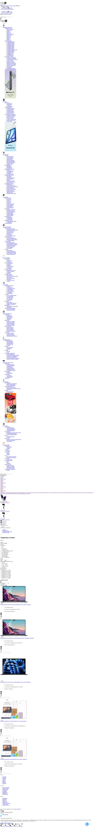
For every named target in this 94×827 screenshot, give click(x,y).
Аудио (6, 455)
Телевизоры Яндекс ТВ (11, 370)
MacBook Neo (9, 168)
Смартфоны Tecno (10, 52)
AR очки (6, 350)
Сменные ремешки (10, 333)
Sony (8, 461)
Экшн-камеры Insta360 (11, 429)
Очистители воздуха (11, 230)
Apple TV (8, 372)
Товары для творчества (9, 386)
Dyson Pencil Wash (10, 207)
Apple (8, 452)
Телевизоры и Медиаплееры (8, 362)
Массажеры (9, 279)
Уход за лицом (9, 277)
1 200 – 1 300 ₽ (4, 563)
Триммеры (9, 272)
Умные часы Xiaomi (10, 324)
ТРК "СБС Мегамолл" (6, 557)
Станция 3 (9, 286)
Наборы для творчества (11, 387)
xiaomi (1, 481)
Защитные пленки (10, 190)
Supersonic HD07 (10, 215)
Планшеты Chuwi (10, 113)
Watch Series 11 (9, 316)
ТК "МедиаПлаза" (5, 556)
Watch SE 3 (9, 318)
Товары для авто (8, 241)
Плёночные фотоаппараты (12, 434)
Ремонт (18, 5)
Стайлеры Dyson (8, 216)
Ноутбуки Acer (9, 164)
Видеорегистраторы (10, 242)
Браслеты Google (10, 327)
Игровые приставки (6, 339)
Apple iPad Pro (9, 103)
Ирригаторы (9, 265)
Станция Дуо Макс (10, 291)
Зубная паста (9, 268)
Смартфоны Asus (10, 53)
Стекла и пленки (10, 118)
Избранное (4, 522)
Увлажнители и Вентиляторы (12, 229)
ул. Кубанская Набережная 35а (7, 550)
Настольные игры (10, 391)
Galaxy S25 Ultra (6, 788)
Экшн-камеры (7, 426)
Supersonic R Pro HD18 (11, 209)
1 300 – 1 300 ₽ (4, 564)
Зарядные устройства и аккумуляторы (14, 439)
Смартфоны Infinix (10, 51)
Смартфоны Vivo (10, 54)
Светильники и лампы (11, 235)
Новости (4, 780)
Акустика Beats (10, 299)
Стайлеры (9, 261)
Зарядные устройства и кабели (12, 359)
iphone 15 (2, 480)
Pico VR (8, 349)
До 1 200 (3, 562)
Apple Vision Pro (10, 347)
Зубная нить (9, 267)
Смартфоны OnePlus (11, 47)
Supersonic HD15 (10, 213)
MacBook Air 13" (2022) (6, 576)
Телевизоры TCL (10, 367)
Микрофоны (7, 305)
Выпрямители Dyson (9, 220)
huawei (1, 479)
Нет (2, 546)
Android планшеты (8, 107)
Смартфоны (5, 798)
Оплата (4, 779)
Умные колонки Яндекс (9, 285)
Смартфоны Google (10, 43)
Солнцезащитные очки (11, 254)
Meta (8, 462)
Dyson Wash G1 (10, 206)
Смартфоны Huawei (10, 45)
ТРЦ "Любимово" (5, 553)
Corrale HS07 (9, 222)
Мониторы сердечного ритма (12, 276)
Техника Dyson (5, 794)
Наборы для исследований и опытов (14, 388)
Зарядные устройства (11, 62)
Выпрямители (9, 260)
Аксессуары (7, 332)
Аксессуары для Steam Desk (12, 356)
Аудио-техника (5, 284)
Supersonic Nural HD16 (11, 211)
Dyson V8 (9, 202)
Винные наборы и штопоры (12, 239)
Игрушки (6, 390)
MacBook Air (9, 167)
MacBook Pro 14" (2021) (6, 573)
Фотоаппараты (7, 431)
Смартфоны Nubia (10, 48)
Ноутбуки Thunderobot (11, 162)
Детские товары (6, 381)
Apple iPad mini (10, 106)
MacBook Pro (9, 166)
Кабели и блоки (10, 192)
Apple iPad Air (9, 104)
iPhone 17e (9, 32)
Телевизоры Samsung (11, 365)
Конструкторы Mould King (12, 383)
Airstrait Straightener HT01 (11, 221)
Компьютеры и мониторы (9, 169)
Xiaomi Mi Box (9, 373)
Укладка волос (7, 258)
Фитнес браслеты (8, 326)
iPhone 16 (8, 36)
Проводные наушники (11, 304)
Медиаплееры (7, 371)
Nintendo (8, 345)
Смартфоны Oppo (10, 55)
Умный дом (9, 233)
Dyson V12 (9, 200)
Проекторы (7, 378)
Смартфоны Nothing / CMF (12, 49)
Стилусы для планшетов (11, 119)
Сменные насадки (10, 266)
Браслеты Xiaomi (10, 328)
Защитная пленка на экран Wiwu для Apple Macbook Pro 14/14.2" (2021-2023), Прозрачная (17, 638)
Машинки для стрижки (11, 270)
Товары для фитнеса (10, 280)
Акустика (6, 294)
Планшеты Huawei (10, 111)
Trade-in (14, 5)
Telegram (5, 7)
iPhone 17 (8, 31)
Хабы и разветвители (11, 188)
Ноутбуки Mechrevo (10, 160)
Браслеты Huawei (10, 329)
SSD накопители (10, 178)
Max (2, 7)
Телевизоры (7, 363)
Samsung (8, 447)
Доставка (7, 5)
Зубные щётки (9, 263)
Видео (6, 435)
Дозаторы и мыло (10, 232)
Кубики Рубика (10, 392)
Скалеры (8, 264)
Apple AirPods (9, 302)
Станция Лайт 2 (10, 290)
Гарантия (4, 777)
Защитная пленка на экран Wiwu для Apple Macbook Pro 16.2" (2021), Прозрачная (15, 604)
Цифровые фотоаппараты (11, 433)
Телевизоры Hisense (10, 369)
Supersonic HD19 (10, 212)
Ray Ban (8, 351)
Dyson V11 (9, 201)
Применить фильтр (4, 580)
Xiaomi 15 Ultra (5, 789)
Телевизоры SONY (10, 364)
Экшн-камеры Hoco (10, 430)
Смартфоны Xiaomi (10, 42)
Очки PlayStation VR (11, 354)
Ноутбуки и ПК (5, 154)
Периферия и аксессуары (9, 183)
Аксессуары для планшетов (10, 114)
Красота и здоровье (6, 257)
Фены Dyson (7, 208)
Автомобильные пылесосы (12, 243)
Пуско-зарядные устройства (12, 244)
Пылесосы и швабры (11, 228)
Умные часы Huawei (10, 323)
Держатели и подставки (11, 64)
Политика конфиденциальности (6, 822)
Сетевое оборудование (11, 185)
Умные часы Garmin (10, 322)
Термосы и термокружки (11, 238)
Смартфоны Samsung (11, 41)
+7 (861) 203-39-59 (17, 809)
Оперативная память (11, 177)
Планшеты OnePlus (10, 112)
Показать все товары (26, 493)
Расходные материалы (11, 440)
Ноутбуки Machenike (11, 161)
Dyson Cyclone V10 (10, 203)
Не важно (3, 545)
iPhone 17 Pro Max (10, 29)
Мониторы (9, 170)
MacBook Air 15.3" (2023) (6, 575)
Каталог (7, 826)
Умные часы (7, 320)
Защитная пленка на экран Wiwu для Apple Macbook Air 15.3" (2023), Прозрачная (15, 682)
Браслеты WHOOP (10, 330)
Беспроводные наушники (11, 303)
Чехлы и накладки (10, 61)
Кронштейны (9, 377)
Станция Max (9, 292)
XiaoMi (8, 448)
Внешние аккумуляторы (11, 63)
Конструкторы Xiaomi (11, 385)
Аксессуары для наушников (10, 308)
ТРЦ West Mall (4, 555)
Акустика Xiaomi (10, 297)
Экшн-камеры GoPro (11, 428)
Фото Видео (7, 458)
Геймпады (9, 463)
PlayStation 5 (5, 793)
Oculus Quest (9, 348)
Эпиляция (9, 273)
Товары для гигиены (11, 278)
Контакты (4, 776)
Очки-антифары (10, 247)
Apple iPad (7, 102)
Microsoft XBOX (10, 342)
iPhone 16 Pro (9, 35)
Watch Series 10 (10, 317)
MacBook (8, 450)
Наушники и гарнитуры (11, 57)
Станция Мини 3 (10, 289)
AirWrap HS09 (9, 217)
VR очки (6, 346)
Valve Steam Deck (10, 343)
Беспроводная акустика (11, 457)
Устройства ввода (10, 187)
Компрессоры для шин (11, 245)
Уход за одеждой (10, 231)
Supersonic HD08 (10, 214)
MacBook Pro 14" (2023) (6, 570)
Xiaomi (8, 453)
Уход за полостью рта (9, 262)
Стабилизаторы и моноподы (12, 59)
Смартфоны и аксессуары (7, 27)
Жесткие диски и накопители (12, 186)
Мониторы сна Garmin (11, 331)
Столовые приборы (10, 240)
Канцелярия (9, 389)
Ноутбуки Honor (10, 157)
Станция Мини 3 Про (11, 288)
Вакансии (11, 5)
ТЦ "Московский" (5, 554)
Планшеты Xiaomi (10, 109)
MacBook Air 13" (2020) (6, 577)
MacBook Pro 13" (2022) (6, 571)
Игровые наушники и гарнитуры (13, 358)
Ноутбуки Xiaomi (10, 156)
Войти (21, 826)
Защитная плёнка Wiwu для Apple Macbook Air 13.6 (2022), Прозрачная (13, 759)
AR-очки (8, 437)
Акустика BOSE (10, 296)
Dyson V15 (9, 199)
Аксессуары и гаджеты (9, 56)
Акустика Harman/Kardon (11, 295)
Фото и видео (5, 425)
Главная (4, 529)
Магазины (3, 5)
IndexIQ (12, 826)
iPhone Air (9, 33)
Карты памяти (9, 66)
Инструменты (9, 234)
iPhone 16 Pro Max (10, 34)
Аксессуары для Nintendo (11, 357)
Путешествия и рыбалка (11, 252)
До (2, 559)
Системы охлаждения (11, 181)
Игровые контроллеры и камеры (13, 355)
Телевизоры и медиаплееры (10, 469)
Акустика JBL (9, 298)
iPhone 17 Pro (9, 30)
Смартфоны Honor (10, 46)
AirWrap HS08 (9, 218)
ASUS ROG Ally (10, 344)
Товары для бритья (10, 271)
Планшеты (5, 101)
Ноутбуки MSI (9, 159)
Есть (2, 547)
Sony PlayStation (10, 341)
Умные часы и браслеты (11, 58)
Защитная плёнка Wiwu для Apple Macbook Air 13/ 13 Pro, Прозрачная (13, 721)
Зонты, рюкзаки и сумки (11, 253)
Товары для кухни (8, 236)
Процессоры (9, 176)
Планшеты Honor (10, 110)
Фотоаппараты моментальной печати (14, 432)
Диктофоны (9, 67)
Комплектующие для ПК (9, 174)
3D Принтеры (9, 184)
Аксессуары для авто (11, 246)
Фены (8, 259)
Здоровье (8, 281)
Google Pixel (5, 790)
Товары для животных (11, 251)
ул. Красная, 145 (5, 549)
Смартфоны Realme (10, 44)
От (0, 559)
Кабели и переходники (11, 65)
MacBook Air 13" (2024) (6, 574)
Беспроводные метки (11, 68)
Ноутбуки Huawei (10, 163)
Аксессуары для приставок (10, 353)
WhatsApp (10, 7)
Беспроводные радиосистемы (12, 306)
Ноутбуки (6, 155)
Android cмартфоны (8, 40)
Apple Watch (7, 314)
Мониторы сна (9, 275)
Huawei (8, 454)
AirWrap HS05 (9, 219)
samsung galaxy (3, 478)
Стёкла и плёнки (10, 60)
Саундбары (9, 300)
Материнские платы (10, 180)
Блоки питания (10, 182)
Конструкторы (7, 382)
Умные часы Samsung (11, 321)
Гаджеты (6, 249)
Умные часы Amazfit (11, 325)
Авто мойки (9, 248)
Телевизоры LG (10, 366)
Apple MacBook (8, 165)
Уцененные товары (6, 444)
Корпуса (8, 179)
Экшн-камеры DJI (10, 427)
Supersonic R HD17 (10, 210)
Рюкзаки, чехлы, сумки (11, 189)
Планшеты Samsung (10, 108)
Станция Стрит (10, 287)
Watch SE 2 (9, 319)
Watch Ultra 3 (9, 315)
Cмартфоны (7, 445)
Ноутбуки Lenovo (10, 158)
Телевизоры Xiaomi (10, 368)
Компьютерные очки (11, 191)
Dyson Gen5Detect (10, 204)
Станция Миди (10, 293)
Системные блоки (10, 171)
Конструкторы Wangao (11, 384)
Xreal (8, 352)
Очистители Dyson (8, 223)
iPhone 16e (9, 37)
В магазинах (4, 548)
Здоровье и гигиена (8, 274)
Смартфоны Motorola (11, 50)
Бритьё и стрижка (8, 269)
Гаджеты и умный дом (7, 226)
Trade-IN (4, 783)
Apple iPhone (9, 446)
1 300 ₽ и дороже (5, 566)
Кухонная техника (10, 237)
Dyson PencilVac (10, 205)
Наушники (7, 301)
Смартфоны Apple (8, 28)
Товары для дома (8, 227)
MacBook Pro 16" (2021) (6, 572)
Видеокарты (9, 175)
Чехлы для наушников (11, 309)
